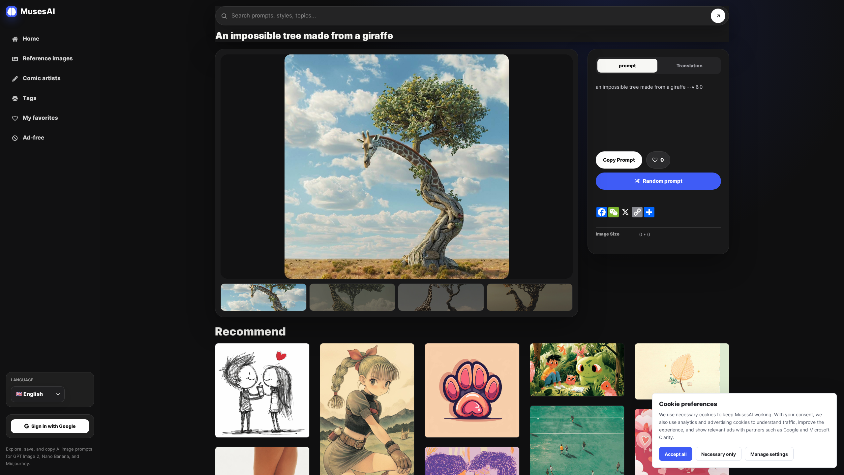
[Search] (718, 16)
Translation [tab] (690, 65)
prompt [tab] (627, 65)
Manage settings (769, 454)
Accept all (676, 454)
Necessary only (718, 454)
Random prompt (662, 181)
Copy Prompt (619, 160)
